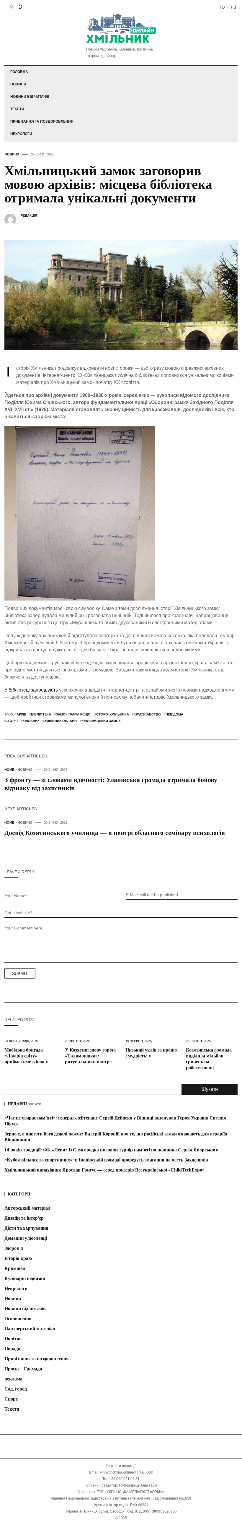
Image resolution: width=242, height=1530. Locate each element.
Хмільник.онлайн (60, 721)
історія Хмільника (112, 714)
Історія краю (18, 1258)
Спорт (11, 1398)
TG (222, 7)
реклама (13, 1378)
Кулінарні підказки (24, 1278)
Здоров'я (13, 1248)
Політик (13, 1338)
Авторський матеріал (27, 1208)
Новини (18, 84)
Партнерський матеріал (29, 1328)
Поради (12, 1348)
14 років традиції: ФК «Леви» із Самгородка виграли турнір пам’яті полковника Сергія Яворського (111, 1149)
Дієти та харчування (26, 1228)
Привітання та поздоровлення (41, 121)
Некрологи (21, 134)
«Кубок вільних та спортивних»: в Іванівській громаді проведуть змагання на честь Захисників (106, 1159)
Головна (19, 72)
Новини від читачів (29, 97)
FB (233, 7)
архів (21, 714)
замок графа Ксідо (73, 714)
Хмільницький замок (101, 721)
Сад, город (15, 1388)
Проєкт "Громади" (24, 1368)
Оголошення (18, 1318)
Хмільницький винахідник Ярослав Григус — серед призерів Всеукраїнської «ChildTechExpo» (104, 1169)
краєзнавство (147, 714)
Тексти (17, 109)
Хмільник (31, 721)
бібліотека (41, 714)
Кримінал (14, 1268)
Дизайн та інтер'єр (24, 1218)
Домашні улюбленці (25, 1238)
